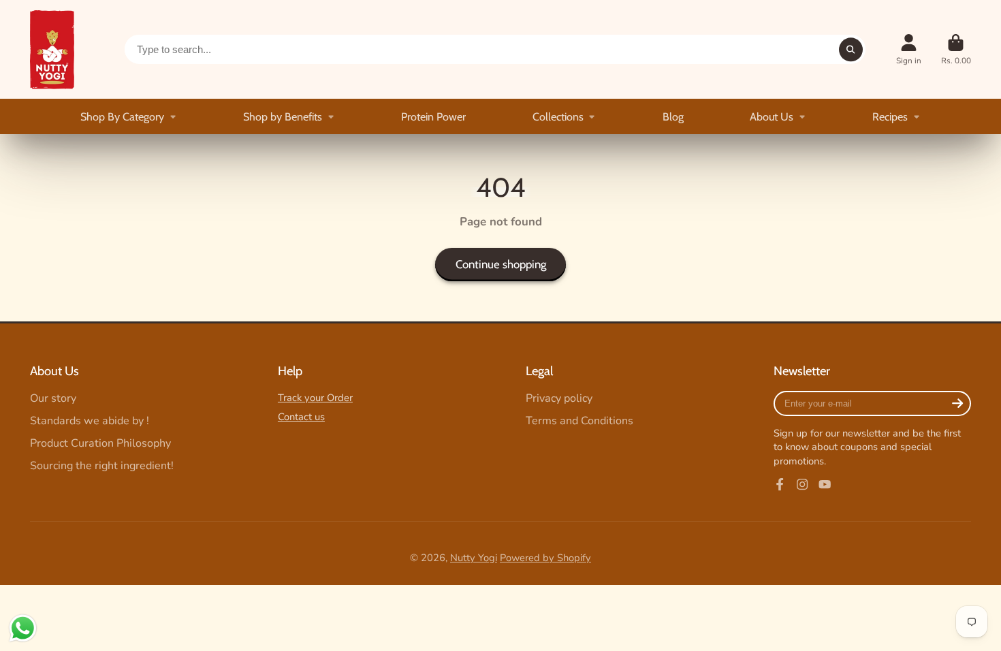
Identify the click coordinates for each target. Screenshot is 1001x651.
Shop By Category (122, 116)
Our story (53, 398)
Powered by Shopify (545, 558)
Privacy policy (559, 398)
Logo (52, 49)
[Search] (851, 49)
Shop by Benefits (282, 116)
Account (908, 49)
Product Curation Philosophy (100, 443)
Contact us (301, 417)
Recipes (890, 116)
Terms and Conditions (579, 420)
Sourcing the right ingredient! (102, 465)
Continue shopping (501, 264)
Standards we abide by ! (89, 420)
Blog (673, 116)
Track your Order (315, 397)
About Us (771, 116)
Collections (558, 116)
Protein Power (433, 116)
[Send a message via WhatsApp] (23, 628)
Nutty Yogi (473, 558)
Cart (956, 49)
